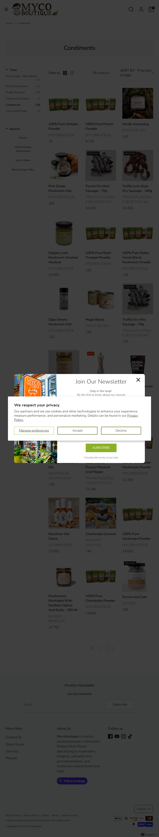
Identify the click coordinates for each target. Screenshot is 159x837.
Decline (121, 430)
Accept (77, 430)
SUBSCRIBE (101, 448)
